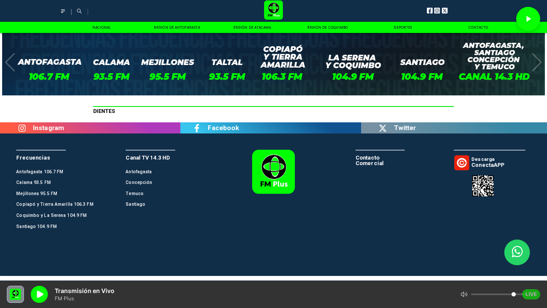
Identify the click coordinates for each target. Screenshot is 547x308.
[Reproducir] (528, 19)
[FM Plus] (63, 15)
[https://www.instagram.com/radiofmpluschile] (22, 127)
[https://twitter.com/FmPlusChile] (383, 127)
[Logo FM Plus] (273, 11)
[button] (10, 62)
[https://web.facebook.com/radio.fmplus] (196, 127)
